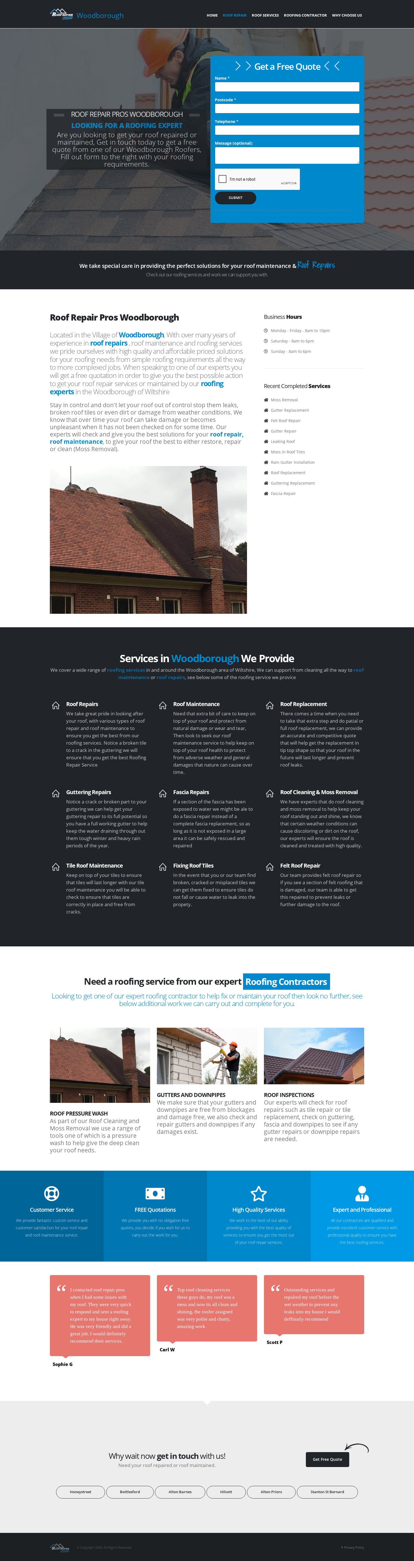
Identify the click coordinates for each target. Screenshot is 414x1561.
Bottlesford (130, 1492)
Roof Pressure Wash (79, 1113)
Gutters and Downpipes (191, 1095)
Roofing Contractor (305, 15)
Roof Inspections (289, 1095)
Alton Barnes (180, 1492)
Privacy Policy (354, 1547)
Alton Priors (271, 1492)
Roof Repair (235, 15)
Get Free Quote (327, 1459)
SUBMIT (235, 197)
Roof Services (265, 15)
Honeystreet (80, 1492)
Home (212, 15)
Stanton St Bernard (327, 1492)
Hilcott (226, 1492)
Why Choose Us (347, 15)
